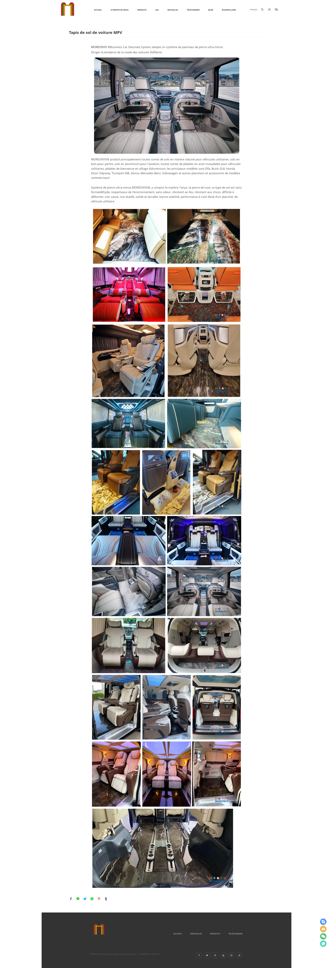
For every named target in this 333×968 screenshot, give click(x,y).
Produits (141, 10)
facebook (71, 899)
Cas (157, 10)
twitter (85, 899)
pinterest (99, 899)
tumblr (106, 899)
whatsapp (92, 899)
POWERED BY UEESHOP (149, 954)
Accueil (98, 10)
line (78, 899)
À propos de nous (120, 10)
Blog (210, 10)
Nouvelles (172, 10)
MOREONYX (99, 47)
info (323, 929)
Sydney (323, 921)
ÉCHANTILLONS (229, 10)
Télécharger (193, 10)
